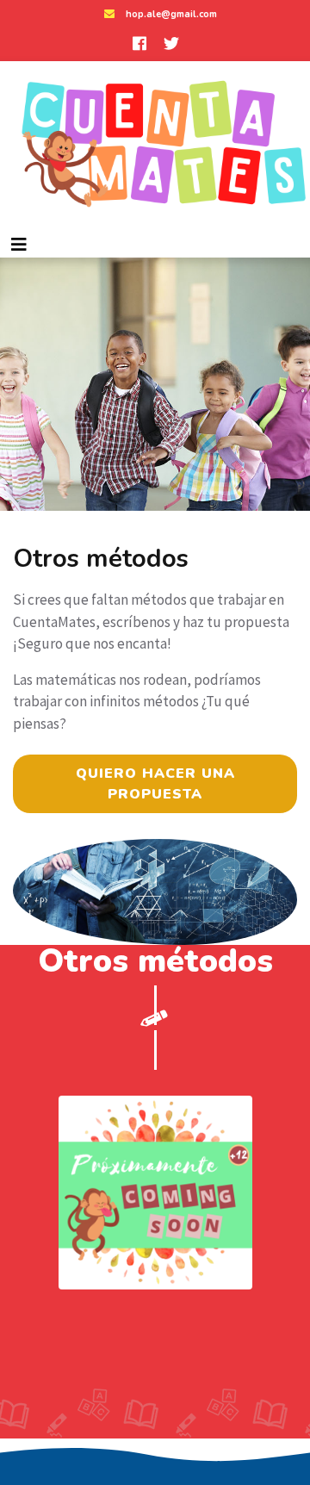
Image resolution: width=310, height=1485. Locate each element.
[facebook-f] (139, 43)
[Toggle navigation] (19, 245)
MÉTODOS (155, 348)
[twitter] (171, 43)
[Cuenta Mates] (155, 146)
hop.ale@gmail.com (171, 14)
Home (86, 348)
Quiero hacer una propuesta (155, 784)
